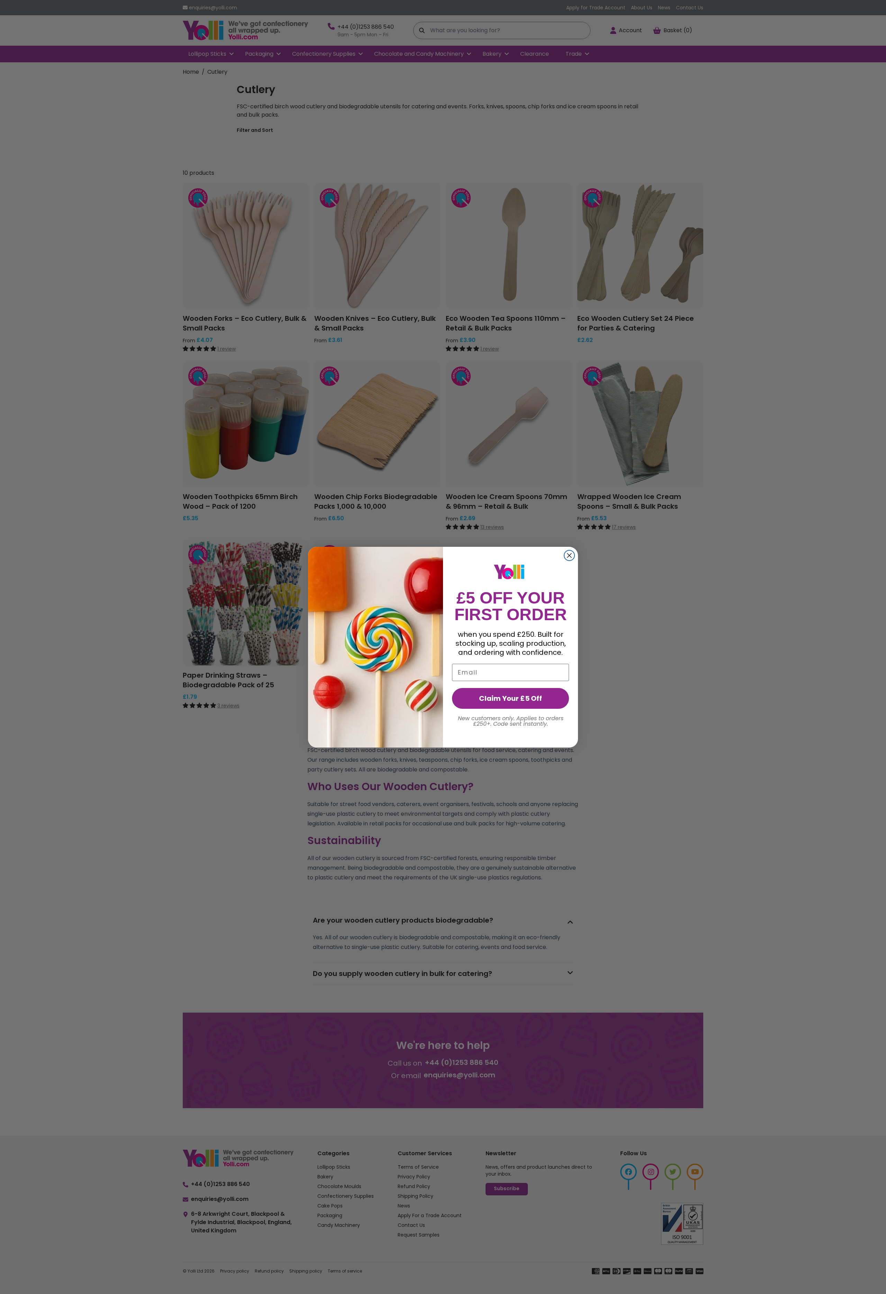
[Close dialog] (569, 555)
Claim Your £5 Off (510, 698)
